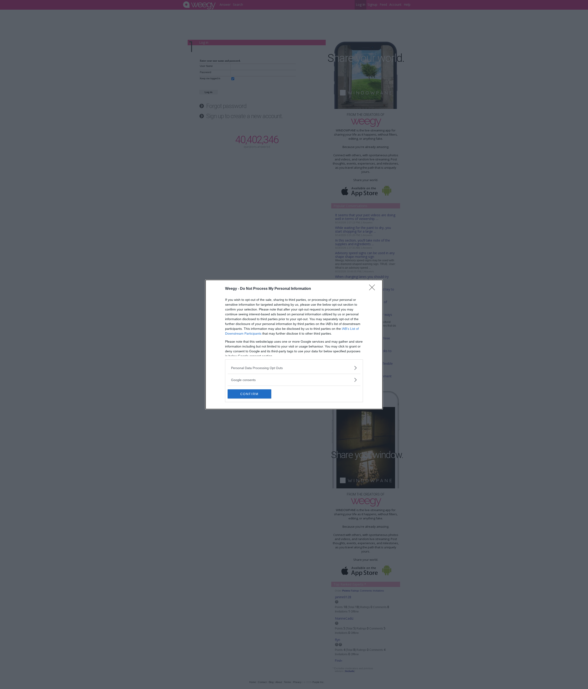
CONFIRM (249, 394)
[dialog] (294, 344)
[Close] (373, 289)
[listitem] (294, 367)
